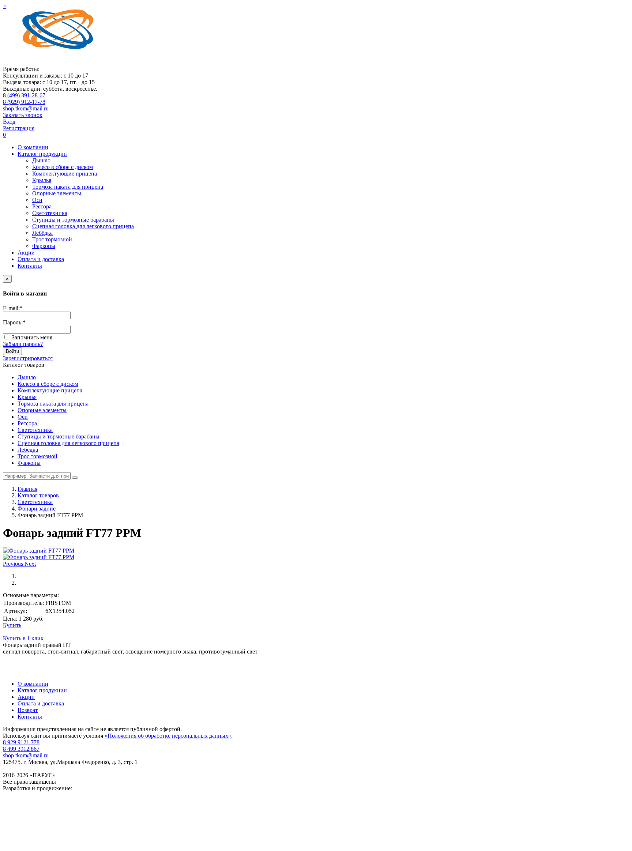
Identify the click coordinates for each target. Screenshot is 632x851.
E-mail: (13, 308)
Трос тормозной (52, 239)
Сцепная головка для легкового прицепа (83, 226)
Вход (9, 121)
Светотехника (49, 213)
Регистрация (18, 128)
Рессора (42, 206)
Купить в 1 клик (23, 638)
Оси (37, 200)
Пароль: (14, 322)
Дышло (41, 160)
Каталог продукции (42, 154)
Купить (12, 625)
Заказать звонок (22, 115)
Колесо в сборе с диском (62, 167)
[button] (14, 564)
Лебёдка (42, 233)
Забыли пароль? (23, 344)
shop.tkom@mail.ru (26, 108)
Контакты (30, 266)
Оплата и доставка (41, 259)
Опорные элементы (56, 193)
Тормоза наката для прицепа (67, 187)
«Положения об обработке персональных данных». (169, 736)
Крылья (41, 180)
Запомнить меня (32, 337)
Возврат (28, 710)
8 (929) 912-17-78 (24, 102)
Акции (26, 252)
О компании (33, 147)
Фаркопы (43, 246)
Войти (12, 351)
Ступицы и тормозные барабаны (73, 219)
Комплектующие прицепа (64, 173)
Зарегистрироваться (28, 358)
